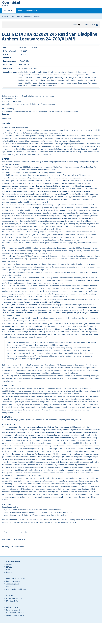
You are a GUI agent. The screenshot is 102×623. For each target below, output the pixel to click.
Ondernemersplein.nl (14, 613)
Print (75, 24)
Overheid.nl (8, 11)
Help (8, 569)
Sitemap (9, 586)
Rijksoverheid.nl (12, 610)
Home (20, 10)
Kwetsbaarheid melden (15, 589)
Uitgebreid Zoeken (33, 10)
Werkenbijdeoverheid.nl (15, 615)
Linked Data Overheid (14, 598)
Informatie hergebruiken (15, 578)
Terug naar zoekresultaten (14, 546)
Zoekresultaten (27, 16)
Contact (9, 564)
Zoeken (18, 16)
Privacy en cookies (13, 581)
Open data (10, 595)
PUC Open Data (12, 601)
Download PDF (89, 24)
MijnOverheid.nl (12, 607)
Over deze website (13, 561)
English (9, 567)
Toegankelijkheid (12, 584)
